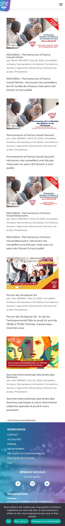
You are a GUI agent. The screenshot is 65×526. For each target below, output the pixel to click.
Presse (11, 444)
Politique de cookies (21, 458)
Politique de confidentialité (25, 453)
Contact (12, 435)
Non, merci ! (21, 521)
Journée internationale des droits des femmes (30, 376)
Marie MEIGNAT (19, 60)
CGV (9, 463)
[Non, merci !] (61, 514)
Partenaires (35, 68)
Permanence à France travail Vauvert (30, 135)
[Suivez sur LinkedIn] (47, 483)
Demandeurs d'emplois (30, 64)
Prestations (21, 71)
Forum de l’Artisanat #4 (21, 295)
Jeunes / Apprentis (17, 68)
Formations (51, 64)
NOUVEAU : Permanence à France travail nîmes (28, 56)
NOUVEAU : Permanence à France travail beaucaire (28, 214)
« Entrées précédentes (20, 420)
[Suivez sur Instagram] (32, 483)
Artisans (11, 64)
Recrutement (15, 449)
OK (8, 521)
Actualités (51, 60)
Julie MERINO (18, 138)
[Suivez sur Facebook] (18, 483)
